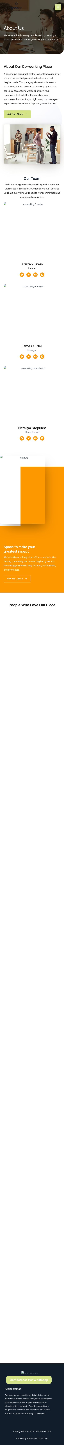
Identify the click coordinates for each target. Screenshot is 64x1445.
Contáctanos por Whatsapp (29, 1379)
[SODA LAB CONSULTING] (17, 7)
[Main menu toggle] (58, 7)
